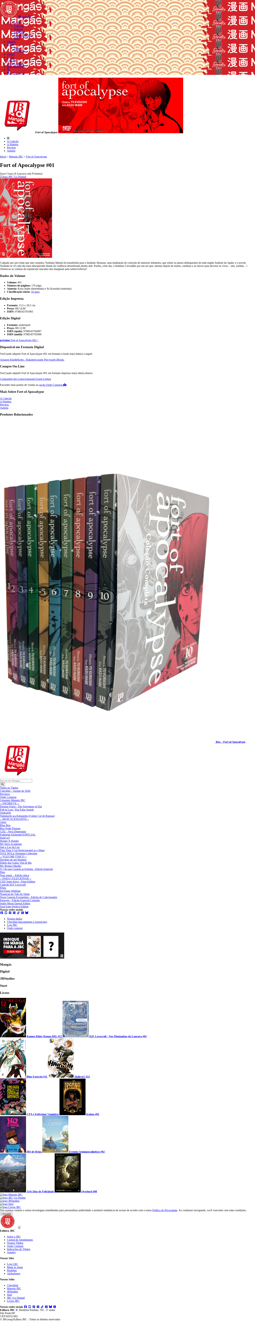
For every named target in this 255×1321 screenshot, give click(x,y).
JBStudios (12, 1291)
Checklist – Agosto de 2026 (15, 790)
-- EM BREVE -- (9, 803)
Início (3, 156)
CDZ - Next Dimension (13, 831)
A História (12, 144)
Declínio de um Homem (13, 859)
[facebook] (1, 912)
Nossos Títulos (15, 1242)
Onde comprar (15, 928)
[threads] (22, 912)
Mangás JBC (16, 156)
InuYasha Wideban (10, 890)
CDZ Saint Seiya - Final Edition (17, 881)
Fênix (3, 887)
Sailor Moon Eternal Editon (15, 903)
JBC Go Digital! (16, 1297)
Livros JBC (13, 1300)
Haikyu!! (5, 837)
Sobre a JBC (14, 1236)
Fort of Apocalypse (36, 156)
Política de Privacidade (164, 1210)
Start (9, 1294)
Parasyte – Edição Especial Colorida (20, 900)
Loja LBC (12, 1264)
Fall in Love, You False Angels (17, 809)
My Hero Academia (11, 844)
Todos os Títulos (9, 787)
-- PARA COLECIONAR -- (15, 878)
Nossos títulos (14, 918)
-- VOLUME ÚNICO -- (13, 856)
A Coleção (13, 141)
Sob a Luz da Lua (10, 847)
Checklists (12, 1285)
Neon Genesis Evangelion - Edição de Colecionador (28, 897)
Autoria (11, 150)
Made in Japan (15, 1267)
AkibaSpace (13, 1273)
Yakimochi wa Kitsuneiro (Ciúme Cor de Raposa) (27, 815)
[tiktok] (18, 912)
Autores (11, 1252)
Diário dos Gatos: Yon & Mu (16, 862)
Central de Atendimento (20, 1239)
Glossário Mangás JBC (12, 800)
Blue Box (5, 825)
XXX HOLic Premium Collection (18, 853)
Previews (5, 794)
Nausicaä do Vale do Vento (15, 894)
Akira (3, 822)
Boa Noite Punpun (10, 828)
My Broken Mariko (10, 865)
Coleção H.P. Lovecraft (13, 884)
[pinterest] (10, 912)
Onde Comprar (8, 797)
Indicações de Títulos (18, 1249)
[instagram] (14, 912)
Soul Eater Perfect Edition (14, 906)
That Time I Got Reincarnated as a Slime (22, 850)
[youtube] (6, 912)
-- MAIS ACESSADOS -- (14, 819)
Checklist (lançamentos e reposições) (27, 921)
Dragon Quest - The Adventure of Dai (21, 806)
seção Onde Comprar (51, 384)
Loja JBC (12, 925)
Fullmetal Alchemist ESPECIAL (18, 834)
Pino (2, 872)
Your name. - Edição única (14, 875)
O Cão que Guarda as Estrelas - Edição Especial (26, 869)
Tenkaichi (5, 812)
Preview (11, 147)
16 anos (35, 291)
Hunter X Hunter (9, 840)
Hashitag (12, 1270)
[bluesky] (26, 912)
